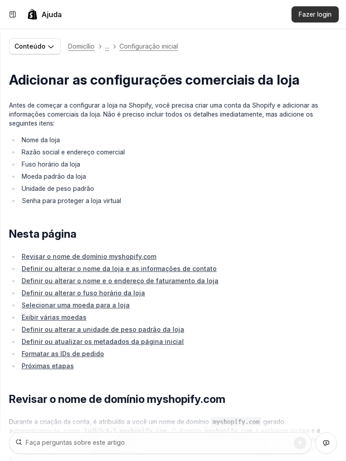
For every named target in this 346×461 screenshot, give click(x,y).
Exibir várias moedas (54, 317)
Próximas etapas (48, 366)
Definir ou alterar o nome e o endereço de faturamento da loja (120, 281)
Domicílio (81, 46)
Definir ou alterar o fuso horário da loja (83, 293)
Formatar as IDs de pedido (63, 353)
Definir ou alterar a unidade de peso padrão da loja (103, 329)
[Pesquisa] (300, 443)
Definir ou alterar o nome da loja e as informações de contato (119, 268)
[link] (44, 14)
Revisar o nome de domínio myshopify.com (89, 256)
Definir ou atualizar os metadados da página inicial (103, 341)
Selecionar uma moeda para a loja (76, 305)
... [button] (107, 46)
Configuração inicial (148, 46)
